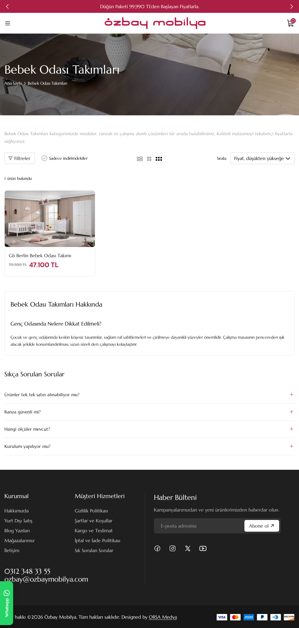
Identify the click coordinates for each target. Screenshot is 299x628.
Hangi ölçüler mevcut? (27, 429)
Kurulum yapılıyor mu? (27, 446)
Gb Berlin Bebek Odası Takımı (40, 255)
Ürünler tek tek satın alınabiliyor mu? (41, 394)
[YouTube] (202, 548)
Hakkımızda (16, 511)
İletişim (11, 550)
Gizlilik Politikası (91, 511)
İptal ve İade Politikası (97, 540)
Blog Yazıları (17, 530)
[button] (7, 6)
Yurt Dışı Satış (18, 520)
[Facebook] (157, 548)
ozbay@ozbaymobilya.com (46, 579)
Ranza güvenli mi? (22, 412)
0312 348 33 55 (27, 571)
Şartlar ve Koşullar (93, 520)
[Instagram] (172, 548)
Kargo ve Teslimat (94, 530)
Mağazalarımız (19, 540)
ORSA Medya (163, 617)
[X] (187, 548)
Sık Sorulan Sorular (94, 550)
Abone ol (259, 526)
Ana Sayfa (13, 83)
